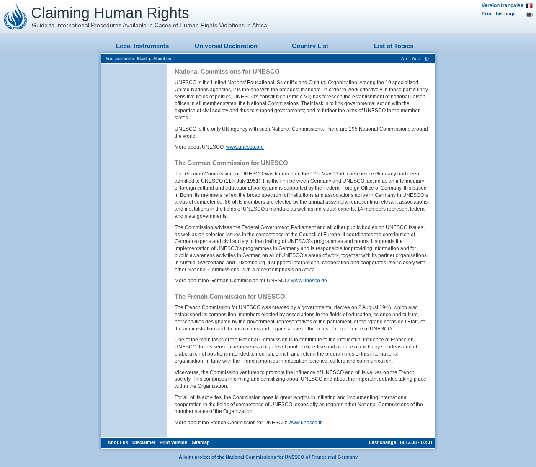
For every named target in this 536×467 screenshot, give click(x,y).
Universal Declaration (226, 45)
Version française (502, 5)
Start (142, 58)
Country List (310, 45)
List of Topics (393, 45)
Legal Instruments (142, 45)
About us (162, 58)
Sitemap (201, 442)
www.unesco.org (245, 147)
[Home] (15, 16)
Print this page (499, 14)
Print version (174, 442)
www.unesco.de (309, 281)
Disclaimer (143, 442)
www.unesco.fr (305, 423)
